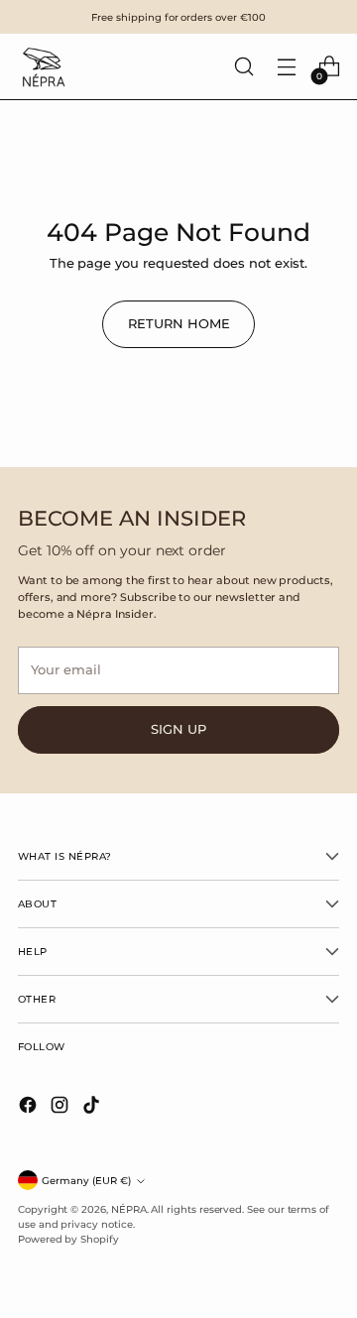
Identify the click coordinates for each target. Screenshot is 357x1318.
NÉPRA (129, 1209)
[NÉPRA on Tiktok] (93, 1107)
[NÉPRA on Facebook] (30, 1107)
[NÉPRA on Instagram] (61, 1107)
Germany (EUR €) (86, 1180)
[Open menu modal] (286, 67)
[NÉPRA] (42, 66)
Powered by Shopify (68, 1239)
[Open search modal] (243, 67)
